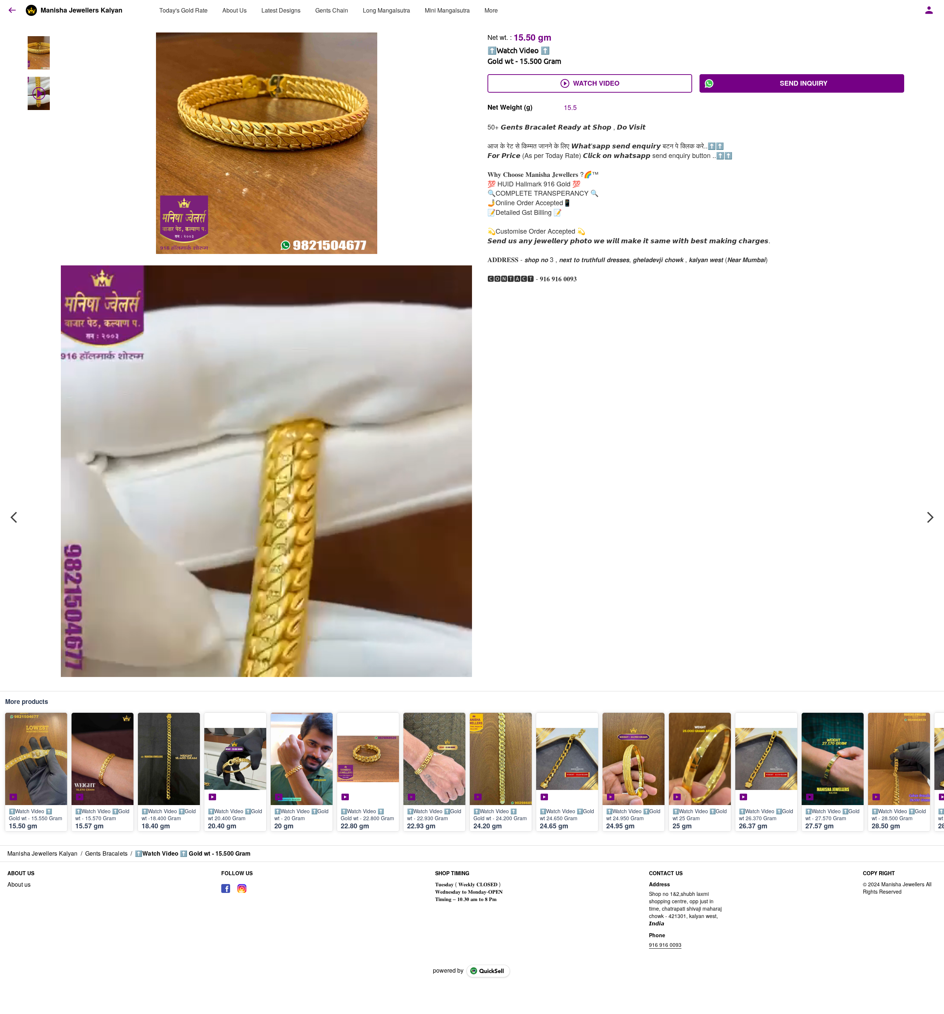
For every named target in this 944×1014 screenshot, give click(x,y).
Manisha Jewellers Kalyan (81, 10)
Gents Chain (331, 10)
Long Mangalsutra (386, 10)
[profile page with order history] (929, 10)
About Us (234, 10)
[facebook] (226, 888)
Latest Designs (281, 10)
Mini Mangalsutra (447, 10)
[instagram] (242, 888)
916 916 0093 (665, 944)
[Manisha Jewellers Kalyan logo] (31, 10)
